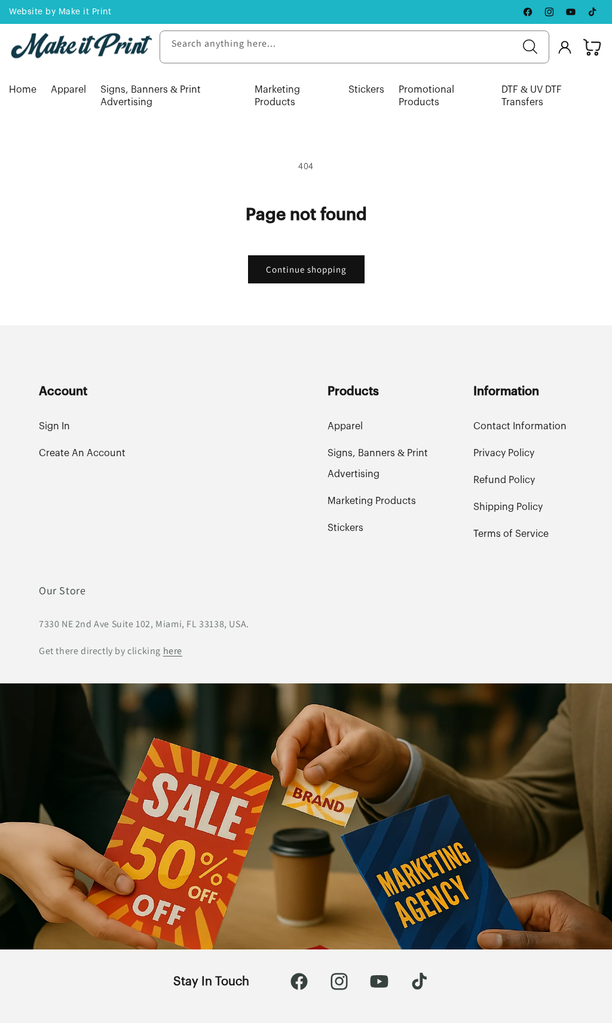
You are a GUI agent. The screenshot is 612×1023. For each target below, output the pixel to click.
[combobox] (354, 46)
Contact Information (520, 426)
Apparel (68, 89)
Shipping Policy (508, 507)
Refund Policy (504, 480)
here (172, 651)
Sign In (54, 426)
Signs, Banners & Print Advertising (150, 96)
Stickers (366, 89)
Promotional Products (426, 96)
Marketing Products (277, 96)
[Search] (530, 46)
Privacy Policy (503, 453)
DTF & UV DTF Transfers (531, 96)
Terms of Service (511, 534)
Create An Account (82, 453)
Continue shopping (306, 269)
